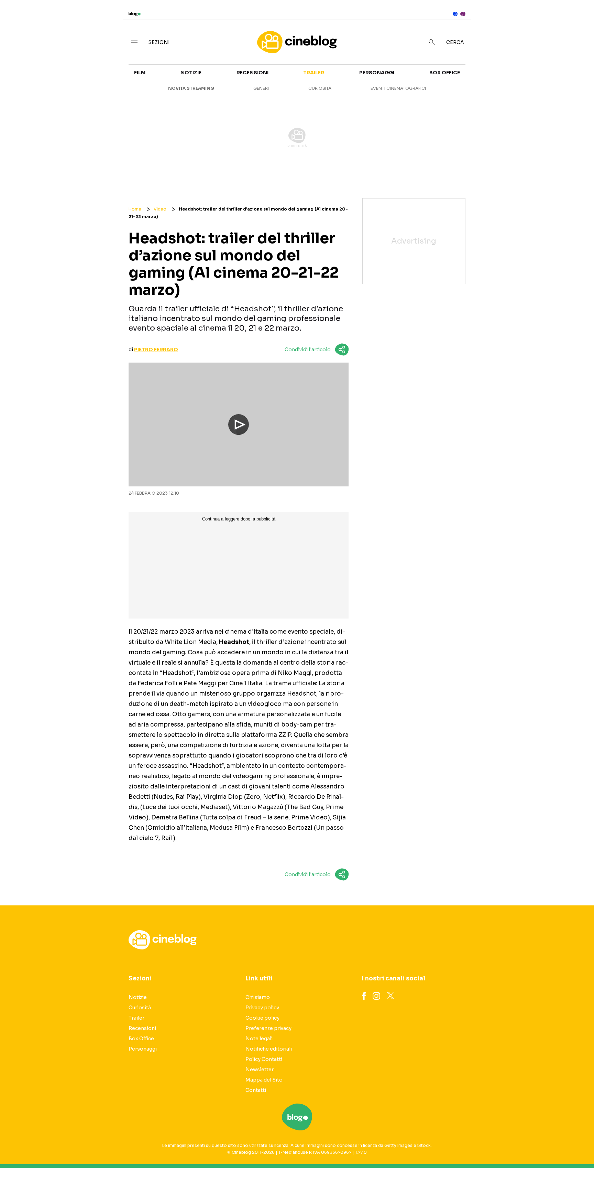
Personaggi (376, 72)
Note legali (259, 1038)
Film (139, 72)
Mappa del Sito (264, 1080)
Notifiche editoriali (268, 1049)
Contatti (255, 1090)
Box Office (515, 80)
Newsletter (259, 1069)
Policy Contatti (263, 1059)
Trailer (510, 67)
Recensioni (252, 72)
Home (135, 209)
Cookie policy (262, 1018)
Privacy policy (262, 1007)
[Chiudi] (578, 19)
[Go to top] (512, 1170)
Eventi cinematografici (398, 88)
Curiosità (319, 88)
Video (160, 209)
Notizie (190, 72)
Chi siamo (257, 997)
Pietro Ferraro (156, 349)
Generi (261, 88)
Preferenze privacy (268, 1028)
